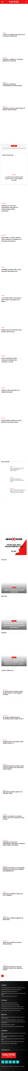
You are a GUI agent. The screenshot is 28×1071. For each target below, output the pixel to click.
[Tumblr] (13, 1061)
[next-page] (15, 183)
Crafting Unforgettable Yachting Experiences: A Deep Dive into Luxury (14, 662)
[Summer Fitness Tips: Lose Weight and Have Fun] (14, 260)
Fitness (3, 267)
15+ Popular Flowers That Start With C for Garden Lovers (14, 178)
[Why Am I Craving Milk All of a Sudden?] (14, 882)
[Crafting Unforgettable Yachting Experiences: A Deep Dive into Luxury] (14, 650)
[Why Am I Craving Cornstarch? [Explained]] (14, 73)
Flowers (14, 174)
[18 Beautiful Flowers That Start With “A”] (14, 730)
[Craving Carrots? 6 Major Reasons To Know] (14, 48)
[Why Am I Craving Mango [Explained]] (14, 931)
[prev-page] (13, 183)
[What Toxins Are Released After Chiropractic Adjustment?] (5, 469)
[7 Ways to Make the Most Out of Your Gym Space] (14, 18)
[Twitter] (17, 1061)
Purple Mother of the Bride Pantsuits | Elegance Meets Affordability (14, 869)
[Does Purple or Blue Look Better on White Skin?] (14, 411)
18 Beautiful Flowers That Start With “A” (13, 742)
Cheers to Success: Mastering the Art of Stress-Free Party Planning (14, 843)
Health (11, 466)
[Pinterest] (10, 1061)
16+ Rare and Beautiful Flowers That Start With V (13, 718)
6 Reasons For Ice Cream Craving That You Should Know (12, 968)
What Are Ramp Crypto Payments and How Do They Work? (17, 480)
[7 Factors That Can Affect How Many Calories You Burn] (14, 291)
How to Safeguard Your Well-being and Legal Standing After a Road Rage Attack (18, 491)
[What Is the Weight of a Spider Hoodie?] (14, 381)
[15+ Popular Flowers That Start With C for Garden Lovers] (14, 165)
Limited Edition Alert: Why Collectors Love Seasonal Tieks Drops (13, 767)
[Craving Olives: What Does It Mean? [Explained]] (14, 97)
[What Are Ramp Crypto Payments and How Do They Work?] (5, 480)
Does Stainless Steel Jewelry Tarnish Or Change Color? (9, 360)
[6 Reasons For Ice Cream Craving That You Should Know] (14, 955)
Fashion (3, 418)
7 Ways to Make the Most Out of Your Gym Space (14, 35)
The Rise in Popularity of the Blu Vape (9, 996)
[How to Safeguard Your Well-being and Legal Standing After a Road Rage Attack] (5, 491)
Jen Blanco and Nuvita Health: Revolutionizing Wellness (14, 625)
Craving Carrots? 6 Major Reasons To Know (13, 60)
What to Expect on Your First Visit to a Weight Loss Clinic (13, 817)
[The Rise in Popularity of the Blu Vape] (14, 780)
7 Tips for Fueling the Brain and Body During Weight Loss (12, 1008)
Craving (5, 57)
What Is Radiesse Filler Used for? (8, 1024)
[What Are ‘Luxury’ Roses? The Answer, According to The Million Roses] (14, 230)
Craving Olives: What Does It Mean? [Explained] (14, 108)
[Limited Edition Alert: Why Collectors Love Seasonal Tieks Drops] (14, 754)
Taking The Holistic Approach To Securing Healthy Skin (12, 1026)
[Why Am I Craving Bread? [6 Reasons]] (14, 906)
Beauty (14, 587)
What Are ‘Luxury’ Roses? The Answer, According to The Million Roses (11, 239)
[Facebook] (2, 1061)
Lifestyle (3, 203)
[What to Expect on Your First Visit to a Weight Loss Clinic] (14, 805)
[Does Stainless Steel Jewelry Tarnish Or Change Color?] (14, 351)
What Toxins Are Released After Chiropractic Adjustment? (17, 469)
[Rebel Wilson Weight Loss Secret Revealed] (14, 321)
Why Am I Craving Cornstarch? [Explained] (12, 84)
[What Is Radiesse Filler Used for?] (14, 577)
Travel (14, 657)
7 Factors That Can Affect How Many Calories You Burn (11, 299)
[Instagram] (6, 1061)
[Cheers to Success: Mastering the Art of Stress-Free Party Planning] (14, 200)
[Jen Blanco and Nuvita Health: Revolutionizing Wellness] (14, 614)
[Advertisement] (14, 129)
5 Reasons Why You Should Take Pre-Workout (10, 1004)
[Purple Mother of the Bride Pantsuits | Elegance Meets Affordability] (14, 856)
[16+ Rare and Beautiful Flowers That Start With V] (14, 706)
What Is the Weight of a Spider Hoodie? (9, 1043)
